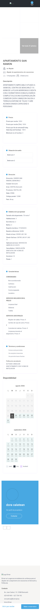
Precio (11, 117)
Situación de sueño (15, 150)
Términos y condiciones (17, 346)
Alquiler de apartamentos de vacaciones (20, 72)
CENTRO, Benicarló (16, 187)
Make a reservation (30, 607)
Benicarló (15, 184)
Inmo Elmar (8, 602)
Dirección (12, 174)
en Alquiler (10, 68)
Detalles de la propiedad (17, 212)
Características (14, 271)
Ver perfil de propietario (14, 510)
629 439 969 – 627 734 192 (13, 595)
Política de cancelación (13, 361)
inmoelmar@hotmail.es (11, 599)
